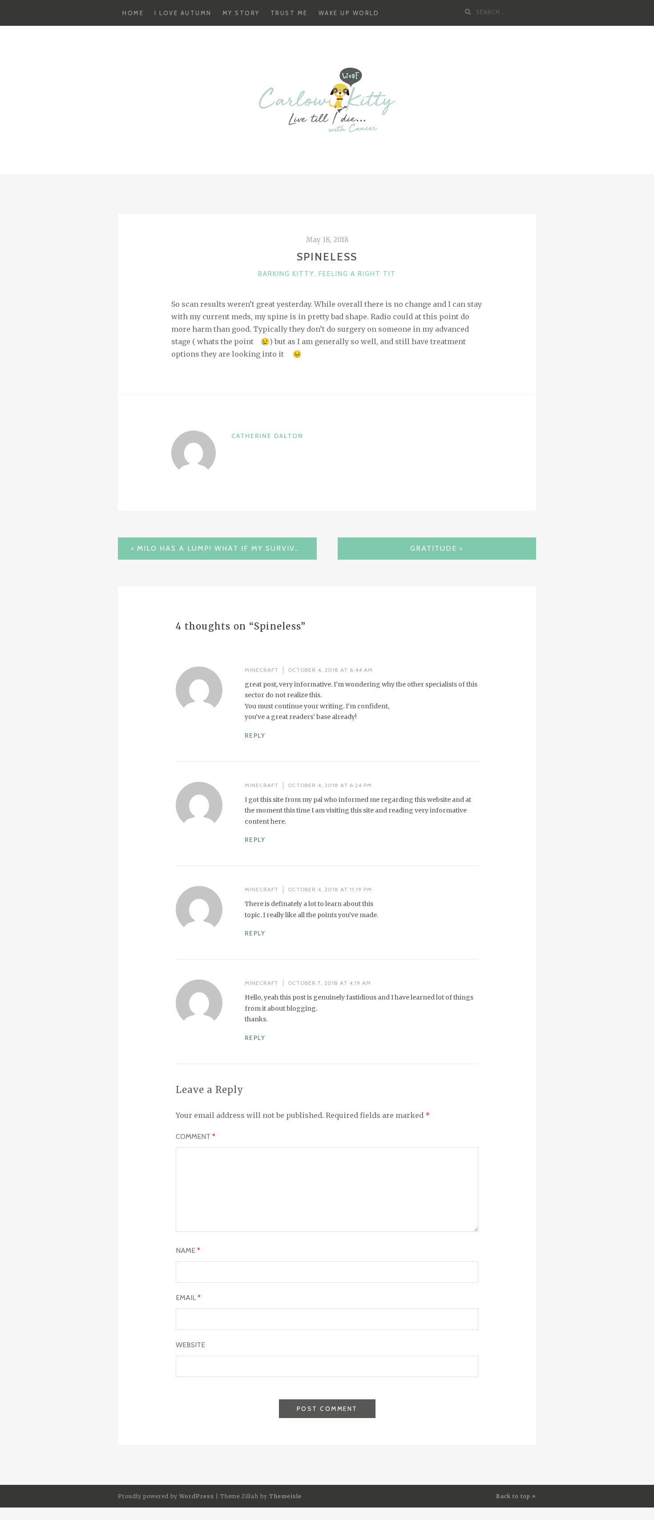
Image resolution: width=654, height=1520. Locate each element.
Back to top (514, 1496)
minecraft (262, 670)
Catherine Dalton (267, 436)
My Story (241, 12)
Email (188, 1297)
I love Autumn (183, 12)
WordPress (196, 1496)
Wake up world (349, 12)
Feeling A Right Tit (357, 274)
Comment (195, 1136)
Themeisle (285, 1496)
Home (133, 12)
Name (188, 1250)
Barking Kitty (286, 274)
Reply (255, 736)
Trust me (289, 12)
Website (190, 1345)
